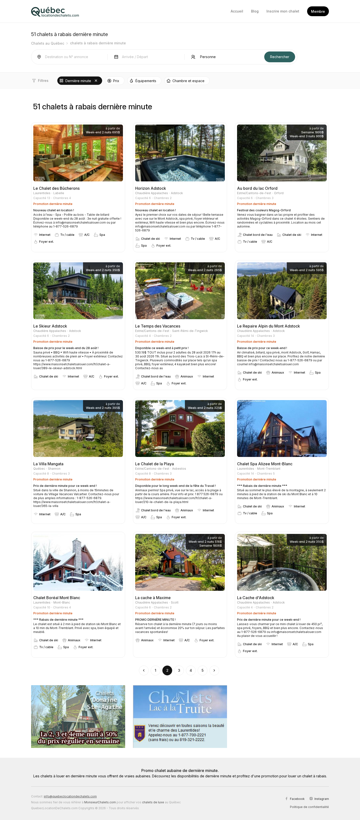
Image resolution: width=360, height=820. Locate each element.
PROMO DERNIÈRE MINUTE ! (155, 619)
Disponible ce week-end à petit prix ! (162, 348)
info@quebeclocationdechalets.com (70, 796)
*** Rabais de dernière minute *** (262, 486)
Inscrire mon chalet (282, 11)
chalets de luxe (153, 802)
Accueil (237, 11)
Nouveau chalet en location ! (53, 210)
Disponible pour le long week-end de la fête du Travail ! (175, 486)
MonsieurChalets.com (100, 802)
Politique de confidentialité (309, 807)
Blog (255, 11)
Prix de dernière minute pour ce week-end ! (65, 486)
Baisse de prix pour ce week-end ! (262, 348)
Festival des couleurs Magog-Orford (264, 210)
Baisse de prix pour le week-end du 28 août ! (65, 348)
